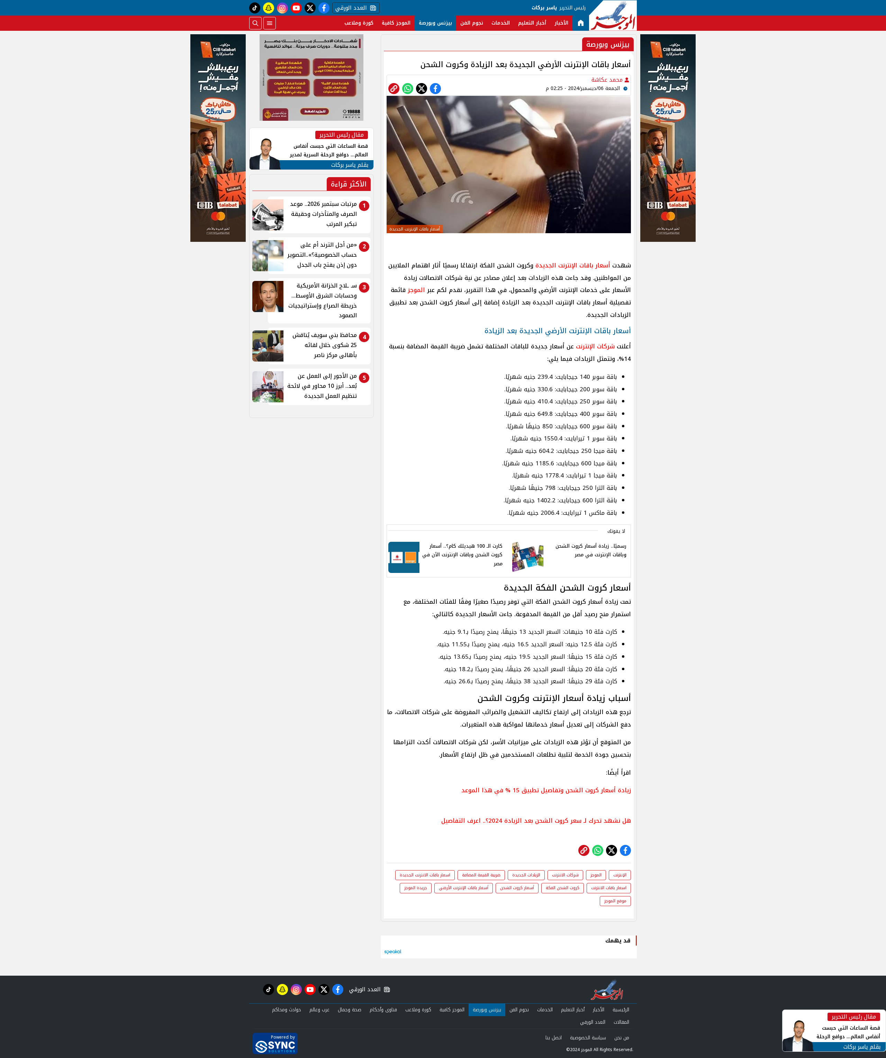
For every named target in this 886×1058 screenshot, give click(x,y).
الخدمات (500, 23)
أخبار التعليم (532, 23)
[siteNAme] (613, 15)
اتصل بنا (553, 1037)
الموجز (416, 289)
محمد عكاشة (607, 79)
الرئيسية (621, 1009)
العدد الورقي (349, 7)
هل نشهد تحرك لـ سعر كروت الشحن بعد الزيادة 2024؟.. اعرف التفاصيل (536, 820)
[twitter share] (421, 88)
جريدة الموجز (415, 888)
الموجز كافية (396, 23)
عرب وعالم (319, 1009)
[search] (255, 23)
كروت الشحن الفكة (562, 888)
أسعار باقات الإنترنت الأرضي (463, 888)
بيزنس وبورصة (435, 23)
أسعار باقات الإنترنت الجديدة (572, 265)
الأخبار (561, 23)
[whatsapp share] (407, 88)
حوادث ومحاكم (286, 1009)
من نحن (621, 1037)
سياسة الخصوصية (588, 1037)
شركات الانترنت (565, 875)
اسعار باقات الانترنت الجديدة (425, 875)
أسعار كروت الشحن (517, 888)
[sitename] (607, 989)
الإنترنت (619, 875)
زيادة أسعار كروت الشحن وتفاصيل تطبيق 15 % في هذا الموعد (546, 790)
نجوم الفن (471, 23)
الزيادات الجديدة (526, 875)
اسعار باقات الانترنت (608, 888)
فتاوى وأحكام (383, 1009)
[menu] (269, 23)
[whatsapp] (393, 88)
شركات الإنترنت (595, 346)
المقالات (621, 1022)
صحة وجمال (349, 1009)
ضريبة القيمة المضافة (481, 875)
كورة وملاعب (358, 23)
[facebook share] (435, 88)
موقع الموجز (615, 901)
